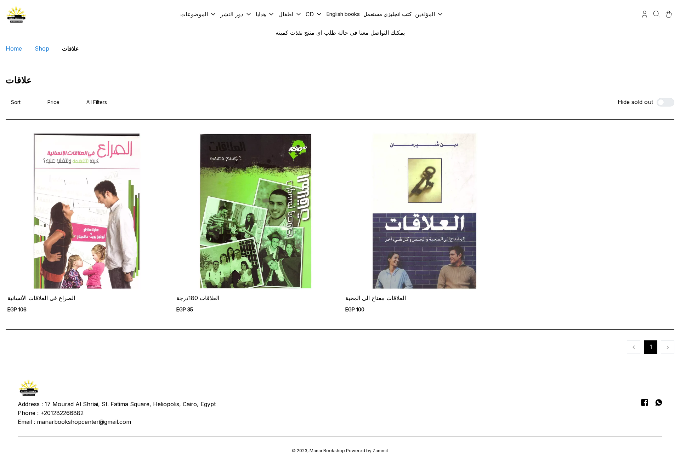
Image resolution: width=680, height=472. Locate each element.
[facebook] (644, 402)
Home (14, 48)
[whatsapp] (658, 402)
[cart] (669, 14)
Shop (42, 48)
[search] (657, 14)
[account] (645, 14)
